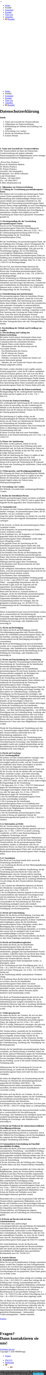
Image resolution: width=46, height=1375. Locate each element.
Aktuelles (9, 103)
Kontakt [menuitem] (8, 12)
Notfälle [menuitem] (8, 8)
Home (7, 91)
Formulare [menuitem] (9, 10)
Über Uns (9, 100)
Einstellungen (38, 1374)
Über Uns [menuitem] (9, 15)
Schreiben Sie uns (7, 1349)
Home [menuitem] (7, 5)
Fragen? (3, 1319)
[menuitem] (10, 19)
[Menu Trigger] (1, 1)
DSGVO (8, 1360)
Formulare (9, 96)
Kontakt (8, 98)
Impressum (9, 1362)
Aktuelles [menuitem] (9, 17)
